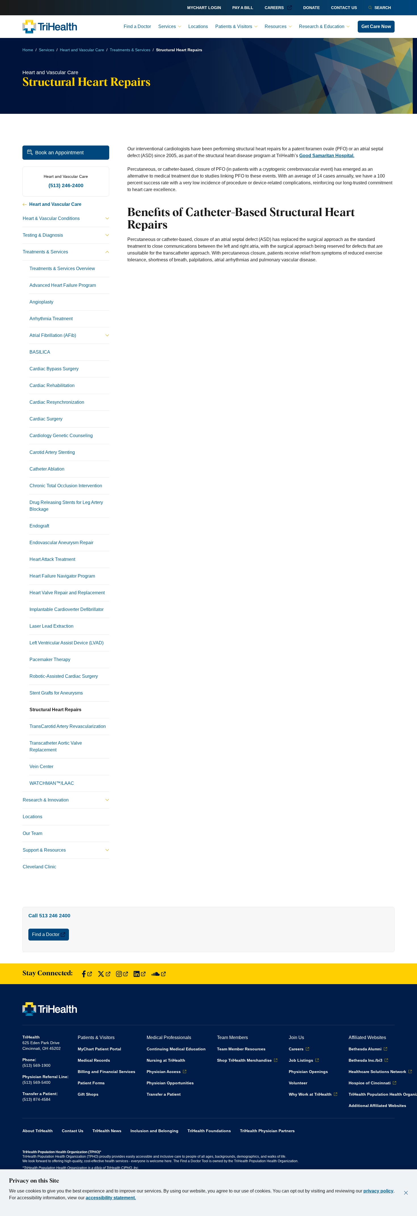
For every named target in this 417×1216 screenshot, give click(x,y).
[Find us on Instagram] (122, 974)
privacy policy (378, 1191)
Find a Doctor (45, 934)
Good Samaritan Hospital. (326, 155)
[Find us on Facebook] (86, 974)
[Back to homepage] (49, 26)
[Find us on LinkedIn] (139, 974)
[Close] (405, 1192)
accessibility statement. (111, 1197)
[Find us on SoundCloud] (158, 974)
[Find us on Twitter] (104, 974)
